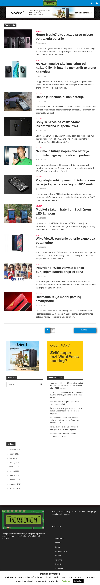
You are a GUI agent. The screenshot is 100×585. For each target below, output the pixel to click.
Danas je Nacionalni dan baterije (60, 97)
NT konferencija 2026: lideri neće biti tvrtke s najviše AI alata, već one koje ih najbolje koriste (65, 420)
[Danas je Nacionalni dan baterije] (18, 101)
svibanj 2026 (14, 462)
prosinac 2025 (15, 484)
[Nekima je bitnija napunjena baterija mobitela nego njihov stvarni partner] (18, 155)
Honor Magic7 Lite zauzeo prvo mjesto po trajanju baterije (64, 37)
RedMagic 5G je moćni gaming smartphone (58, 299)
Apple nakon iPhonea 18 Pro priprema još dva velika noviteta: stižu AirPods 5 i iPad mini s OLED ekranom (66, 385)
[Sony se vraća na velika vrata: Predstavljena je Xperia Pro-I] (18, 126)
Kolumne (58, 560)
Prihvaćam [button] (78, 581)
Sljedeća (84, 330)
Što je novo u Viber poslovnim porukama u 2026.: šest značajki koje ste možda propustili (66, 410)
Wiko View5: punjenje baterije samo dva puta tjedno (65, 240)
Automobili (59, 568)
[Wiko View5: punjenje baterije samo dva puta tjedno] (18, 242)
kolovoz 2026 (15, 449)
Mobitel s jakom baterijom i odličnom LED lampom (63, 211)
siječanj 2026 (15, 480)
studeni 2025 (15, 488)
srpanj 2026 (14, 454)
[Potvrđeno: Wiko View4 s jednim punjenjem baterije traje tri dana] (18, 272)
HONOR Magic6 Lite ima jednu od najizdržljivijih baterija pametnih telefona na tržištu (66, 68)
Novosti (39, 31)
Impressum (56, 526)
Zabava (58, 555)
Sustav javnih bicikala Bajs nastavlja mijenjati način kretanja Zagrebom (64, 428)
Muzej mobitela (61, 551)
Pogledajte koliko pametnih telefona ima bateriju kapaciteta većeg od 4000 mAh (65, 182)
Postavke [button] (66, 581)
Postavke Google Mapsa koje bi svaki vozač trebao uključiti (64, 402)
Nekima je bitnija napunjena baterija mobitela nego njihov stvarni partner (63, 153)
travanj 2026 (14, 467)
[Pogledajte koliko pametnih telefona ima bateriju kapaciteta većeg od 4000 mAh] (18, 184)
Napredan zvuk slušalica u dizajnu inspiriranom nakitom (63, 434)
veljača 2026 (14, 475)
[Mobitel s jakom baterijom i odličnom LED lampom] (18, 213)
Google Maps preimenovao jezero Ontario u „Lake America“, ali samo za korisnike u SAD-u (66, 394)
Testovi (58, 564)
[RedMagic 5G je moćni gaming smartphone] (18, 301)
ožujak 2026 (14, 471)
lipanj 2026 (14, 458)
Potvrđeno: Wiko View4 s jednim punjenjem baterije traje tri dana (60, 270)
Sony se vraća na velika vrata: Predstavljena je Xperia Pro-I (58, 124)
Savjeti (57, 547)
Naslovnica (59, 538)
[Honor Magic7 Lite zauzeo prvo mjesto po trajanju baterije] (18, 38)
